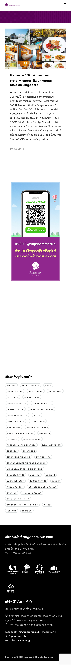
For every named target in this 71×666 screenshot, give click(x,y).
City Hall (12, 397)
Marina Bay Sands (37, 427)
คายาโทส (35, 475)
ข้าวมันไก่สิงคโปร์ (15, 475)
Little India (38, 421)
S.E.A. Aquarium (51, 445)
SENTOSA (12, 451)
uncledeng (23, 640)
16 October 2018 (20, 75)
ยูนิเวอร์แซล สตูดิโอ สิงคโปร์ (42, 487)
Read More (17, 149)
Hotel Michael (15, 421)
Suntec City (43, 457)
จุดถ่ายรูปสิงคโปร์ (15, 481)
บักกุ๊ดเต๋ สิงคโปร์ (38, 481)
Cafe (48, 385)
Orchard (12, 439)
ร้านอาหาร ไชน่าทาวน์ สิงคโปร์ (22, 505)
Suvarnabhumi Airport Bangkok (26, 463)
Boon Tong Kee (30, 385)
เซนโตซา (11, 511)
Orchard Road (32, 439)
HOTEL (37, 415)
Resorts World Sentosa (21, 445)
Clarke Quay (31, 397)
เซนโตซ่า (27, 511)
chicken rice (14, 391)
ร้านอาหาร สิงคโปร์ (31, 493)
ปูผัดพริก (56, 481)
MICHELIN (44, 433)
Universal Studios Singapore (24, 469)
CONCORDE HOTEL (16, 403)
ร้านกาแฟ (11, 493)
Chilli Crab (36, 391)
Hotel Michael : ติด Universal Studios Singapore (31, 83)
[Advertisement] (35, 331)
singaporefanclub (29, 631)
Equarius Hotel (42, 403)
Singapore (29, 451)
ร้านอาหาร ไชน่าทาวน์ (18, 499)
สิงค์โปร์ (48, 505)
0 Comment (41, 75)
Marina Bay (13, 427)
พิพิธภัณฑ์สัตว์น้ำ (15, 487)
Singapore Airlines (18, 457)
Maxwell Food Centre (20, 433)
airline (11, 385)
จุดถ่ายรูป (50, 475)
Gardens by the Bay (41, 409)
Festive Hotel (15, 409)
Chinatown (55, 391)
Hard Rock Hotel (17, 415)
